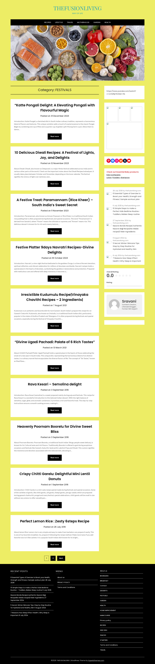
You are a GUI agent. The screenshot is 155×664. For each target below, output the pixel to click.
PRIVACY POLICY (63, 582)
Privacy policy (105, 620)
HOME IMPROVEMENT (108, 610)
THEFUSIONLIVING (77, 8)
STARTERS (104, 640)
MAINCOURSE (105, 615)
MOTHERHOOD (83, 22)
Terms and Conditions (66, 587)
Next (61, 558)
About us (60, 577)
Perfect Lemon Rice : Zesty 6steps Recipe (54, 521)
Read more (54, 136)
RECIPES (47, 22)
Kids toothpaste (113, 175)
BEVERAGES (104, 576)
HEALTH (108, 22)
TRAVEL (70, 22)
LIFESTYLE (59, 22)
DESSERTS (103, 591)
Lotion (109, 177)
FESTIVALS (104, 595)
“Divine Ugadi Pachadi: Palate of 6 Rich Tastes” (55, 342)
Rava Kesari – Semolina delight (55, 384)
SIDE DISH (103, 630)
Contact (103, 586)
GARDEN (96, 22)
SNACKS (103, 635)
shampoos (125, 177)
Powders (116, 177)
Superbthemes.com (96, 660)
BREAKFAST (104, 581)
